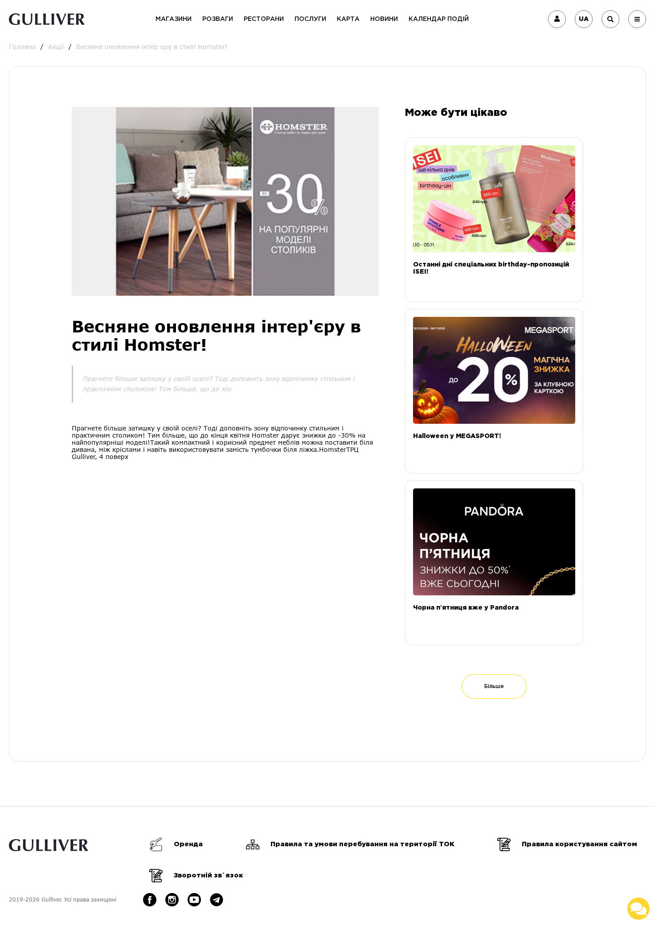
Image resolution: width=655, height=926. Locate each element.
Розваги (217, 19)
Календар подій (439, 19)
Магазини (174, 19)
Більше (494, 686)
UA (584, 19)
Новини (384, 19)
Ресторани (264, 19)
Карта (348, 19)
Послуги (310, 19)
